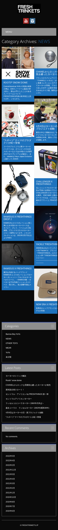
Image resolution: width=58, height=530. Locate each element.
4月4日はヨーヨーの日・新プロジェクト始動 (24, 413)
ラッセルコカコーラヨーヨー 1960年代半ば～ (25, 403)
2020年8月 (10, 502)
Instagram (32, 21)
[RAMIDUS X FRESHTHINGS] (18, 264)
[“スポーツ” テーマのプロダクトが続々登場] (18, 136)
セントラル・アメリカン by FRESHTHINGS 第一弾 (27, 394)
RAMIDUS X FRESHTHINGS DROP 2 (18, 218)
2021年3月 (10, 483)
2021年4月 (10, 479)
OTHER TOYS (12, 343)
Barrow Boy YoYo (13, 334)
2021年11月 (11, 470)
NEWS (8, 339)
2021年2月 (10, 488)
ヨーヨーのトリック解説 (16, 376)
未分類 (8, 357)
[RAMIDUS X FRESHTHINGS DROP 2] (18, 212)
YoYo (8, 352)
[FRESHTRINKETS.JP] (29, 12)
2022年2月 (10, 465)
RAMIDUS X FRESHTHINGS (18, 268)
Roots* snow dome (16, 82)
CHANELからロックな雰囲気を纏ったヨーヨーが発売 (28, 385)
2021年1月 (10, 493)
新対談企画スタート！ (15, 390)
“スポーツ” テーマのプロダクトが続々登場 (17, 141)
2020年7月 (10, 506)
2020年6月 (10, 511)
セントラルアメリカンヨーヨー (19, 399)
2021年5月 (10, 474)
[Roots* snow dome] (18, 78)
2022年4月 (10, 460)
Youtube (26, 21)
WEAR (8, 348)
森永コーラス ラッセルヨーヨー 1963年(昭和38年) (27, 408)
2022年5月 (10, 456)
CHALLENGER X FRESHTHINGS (44, 182)
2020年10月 (11, 497)
